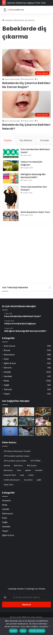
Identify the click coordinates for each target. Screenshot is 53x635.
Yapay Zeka (8, 485)
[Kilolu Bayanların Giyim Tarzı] (11, 216)
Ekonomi (7, 368)
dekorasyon (8, 470)
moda (22, 475)
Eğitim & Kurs (10, 363)
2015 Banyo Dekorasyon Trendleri (17, 451)
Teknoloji (8, 389)
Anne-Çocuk (9, 346)
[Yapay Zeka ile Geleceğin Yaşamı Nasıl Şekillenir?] (43, 411)
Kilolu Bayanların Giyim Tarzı (35, 212)
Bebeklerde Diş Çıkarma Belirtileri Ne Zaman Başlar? (26, 85)
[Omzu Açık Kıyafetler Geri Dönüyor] (11, 197)
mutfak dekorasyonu (12, 480)
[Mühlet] (13, 10)
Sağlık (6, 385)
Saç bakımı (28, 480)
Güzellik (7, 372)
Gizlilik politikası (37, 631)
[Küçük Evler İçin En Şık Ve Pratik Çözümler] (10, 411)
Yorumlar (44, 140)
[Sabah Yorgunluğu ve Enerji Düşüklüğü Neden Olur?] (26, 431)
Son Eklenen (26, 140)
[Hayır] (49, 626)
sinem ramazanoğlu (12, 79)
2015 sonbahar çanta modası (15, 461)
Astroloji (7, 465)
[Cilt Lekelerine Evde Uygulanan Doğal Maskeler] (26, 411)
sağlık (39, 480)
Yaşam (7, 394)
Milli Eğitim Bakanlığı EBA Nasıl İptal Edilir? (33, 176)
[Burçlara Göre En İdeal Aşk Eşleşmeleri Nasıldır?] (10, 431)
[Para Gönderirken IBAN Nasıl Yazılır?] (11, 153)
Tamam (13, 631)
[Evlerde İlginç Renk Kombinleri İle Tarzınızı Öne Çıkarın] (43, 431)
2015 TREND (35, 461)
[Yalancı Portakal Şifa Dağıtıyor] (11, 165)
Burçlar (7, 350)
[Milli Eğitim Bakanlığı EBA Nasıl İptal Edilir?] (11, 178)
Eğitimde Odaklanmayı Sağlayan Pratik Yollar (26, 3)
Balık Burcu (18, 465)
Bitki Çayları (32, 465)
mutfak (31, 475)
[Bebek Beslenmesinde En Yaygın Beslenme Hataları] (43, 421)
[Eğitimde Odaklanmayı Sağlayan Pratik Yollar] (26, 421)
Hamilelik (8, 376)
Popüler (8, 140)
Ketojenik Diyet (10, 475)
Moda (6, 381)
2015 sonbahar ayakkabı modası (16, 456)
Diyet (6, 359)
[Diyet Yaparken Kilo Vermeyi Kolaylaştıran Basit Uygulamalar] (10, 421)
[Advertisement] (26, 252)
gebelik (28, 470)
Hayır (23, 631)
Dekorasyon (9, 354)
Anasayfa (8, 20)
